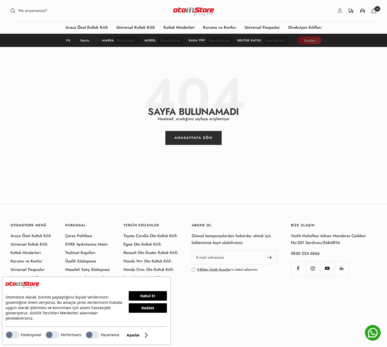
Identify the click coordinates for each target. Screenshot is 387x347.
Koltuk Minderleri (179, 27)
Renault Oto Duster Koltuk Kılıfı (150, 253)
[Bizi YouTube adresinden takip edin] (327, 268)
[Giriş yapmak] (340, 10)
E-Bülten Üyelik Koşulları (214, 269)
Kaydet (309, 40)
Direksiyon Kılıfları (304, 27)
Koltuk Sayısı (249, 40)
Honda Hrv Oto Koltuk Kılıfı (147, 261)
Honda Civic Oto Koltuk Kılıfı (148, 269)
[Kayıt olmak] (269, 257)
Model (150, 40)
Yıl (68, 40)
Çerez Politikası (78, 236)
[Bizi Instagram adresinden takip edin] (312, 268)
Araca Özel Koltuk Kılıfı (87, 27)
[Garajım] (362, 10)
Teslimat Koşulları (80, 253)
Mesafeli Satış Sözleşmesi (87, 269)
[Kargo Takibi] (351, 10)
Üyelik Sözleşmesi (80, 261)
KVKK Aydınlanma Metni (86, 244)
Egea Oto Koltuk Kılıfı (142, 244)
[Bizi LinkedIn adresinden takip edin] (341, 268)
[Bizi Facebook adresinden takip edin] (298, 268)
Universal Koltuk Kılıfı (135, 27)
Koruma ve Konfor (219, 27)
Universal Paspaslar (262, 27)
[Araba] (373, 10)
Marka (107, 40)
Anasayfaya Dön (193, 137)
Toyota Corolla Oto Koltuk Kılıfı (150, 236)
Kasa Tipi (197, 40)
